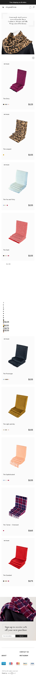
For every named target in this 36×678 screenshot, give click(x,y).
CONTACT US (24, 652)
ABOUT (4, 655)
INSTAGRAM (24, 655)
